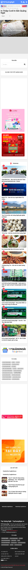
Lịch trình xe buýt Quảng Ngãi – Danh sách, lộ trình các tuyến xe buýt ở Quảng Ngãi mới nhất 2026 (14, 284)
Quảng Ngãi (17, 372)
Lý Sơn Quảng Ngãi (6, 364)
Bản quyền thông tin (6, 556)
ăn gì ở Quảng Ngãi (6, 362)
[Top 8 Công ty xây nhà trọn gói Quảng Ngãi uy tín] (4, 486)
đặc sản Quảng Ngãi (7, 368)
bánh (13, 362)
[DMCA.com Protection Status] (4, 560)
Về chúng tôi (4, 551)
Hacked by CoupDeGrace (9, 471)
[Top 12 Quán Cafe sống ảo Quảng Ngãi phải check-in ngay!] (4, 493)
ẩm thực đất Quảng (17, 370)
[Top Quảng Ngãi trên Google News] (14, 350)
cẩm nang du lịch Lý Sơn (7, 372)
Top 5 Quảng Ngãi (7, 376)
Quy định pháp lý (5, 558)
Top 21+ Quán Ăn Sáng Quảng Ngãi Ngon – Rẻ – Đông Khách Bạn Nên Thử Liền (16, 479)
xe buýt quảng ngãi (6, 366)
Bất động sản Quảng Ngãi (19, 565)
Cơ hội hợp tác (4, 554)
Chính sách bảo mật (20, 554)
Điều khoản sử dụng (20, 551)
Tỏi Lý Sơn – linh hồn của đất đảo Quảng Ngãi (14, 233)
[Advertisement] (14, 93)
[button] (22, 2)
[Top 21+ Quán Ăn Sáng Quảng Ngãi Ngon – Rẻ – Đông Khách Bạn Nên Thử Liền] (4, 480)
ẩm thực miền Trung (6, 379)
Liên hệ (16, 556)
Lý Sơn (13, 366)
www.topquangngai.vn (12, 530)
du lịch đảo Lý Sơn (16, 376)
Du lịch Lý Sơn (15, 364)
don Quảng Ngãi (16, 379)
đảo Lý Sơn (20, 368)
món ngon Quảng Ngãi (7, 370)
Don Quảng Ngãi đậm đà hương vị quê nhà (13, 249)
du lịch (18, 362)
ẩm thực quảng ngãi (16, 374)
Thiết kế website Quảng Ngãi (7, 565)
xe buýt (14, 368)
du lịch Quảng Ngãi (6, 374)
